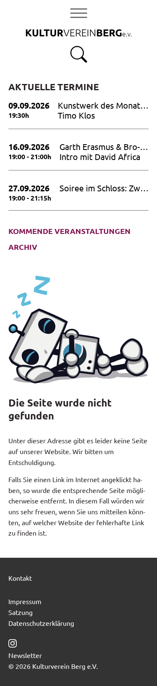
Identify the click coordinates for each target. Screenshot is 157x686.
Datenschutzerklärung (41, 623)
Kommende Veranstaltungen (69, 231)
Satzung (20, 612)
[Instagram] (12, 642)
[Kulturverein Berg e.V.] (79, 32)
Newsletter (25, 655)
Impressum (24, 601)
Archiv (22, 247)
